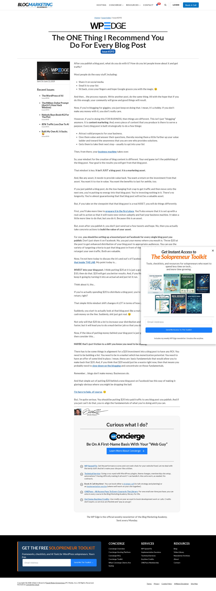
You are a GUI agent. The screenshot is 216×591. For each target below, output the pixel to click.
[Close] (213, 250)
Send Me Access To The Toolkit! (179, 330)
